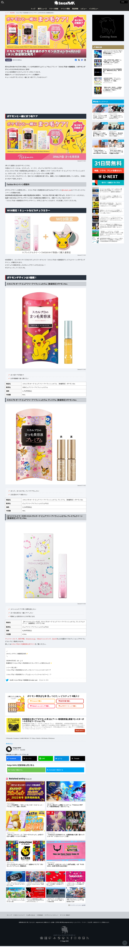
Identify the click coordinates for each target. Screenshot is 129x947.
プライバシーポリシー (52, 915)
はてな (59, 758)
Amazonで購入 (37, 701)
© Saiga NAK (64, 941)
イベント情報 (65, 8)
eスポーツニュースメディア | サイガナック (64, 935)
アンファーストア (11, 639)
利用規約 (40, 915)
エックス (28, 758)
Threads (76, 758)
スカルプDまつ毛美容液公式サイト (23, 644)
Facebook (12, 758)
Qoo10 (54, 639)
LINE (43, 758)
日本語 (123, 2)
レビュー (84, 8)
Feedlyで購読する (16, 770)
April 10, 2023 (44, 680)
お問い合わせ (31, 915)
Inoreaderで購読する (56, 770)
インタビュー (93, 8)
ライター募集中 (65, 915)
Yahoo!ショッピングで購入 (40, 706)
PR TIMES (83, 161)
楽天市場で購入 (65, 701)
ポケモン (10, 744)
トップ (33, 8)
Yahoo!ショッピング (44, 639)
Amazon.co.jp (30, 639)
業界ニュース (42, 8)
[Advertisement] (45, 97)
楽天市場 (21, 639)
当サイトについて (20, 915)
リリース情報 (53, 8)
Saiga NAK (64, 3)
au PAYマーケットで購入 (68, 706)
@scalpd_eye (66, 190)
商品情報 (75, 8)
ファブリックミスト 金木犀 (77, 905)
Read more (79, 730)
